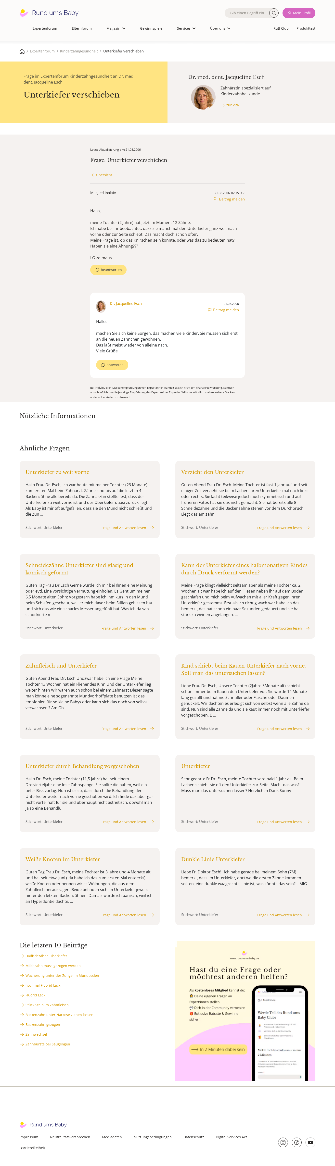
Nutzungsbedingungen (153, 1137)
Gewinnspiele (151, 28)
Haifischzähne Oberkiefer (46, 956)
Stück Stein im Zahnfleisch (47, 1005)
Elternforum (82, 28)
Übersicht (104, 175)
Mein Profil (302, 13)
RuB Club (281, 28)
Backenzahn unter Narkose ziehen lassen (59, 1014)
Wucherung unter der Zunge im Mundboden (62, 975)
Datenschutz (193, 1137)
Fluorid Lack (35, 995)
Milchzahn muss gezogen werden (53, 965)
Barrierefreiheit (32, 1147)
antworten (115, 364)
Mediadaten (112, 1137)
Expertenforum (44, 28)
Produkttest (305, 28)
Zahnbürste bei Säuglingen (48, 1044)
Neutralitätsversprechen (70, 1137)
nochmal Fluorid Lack (43, 985)
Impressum (29, 1137)
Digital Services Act (231, 1137)
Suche (274, 13)
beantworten (111, 269)
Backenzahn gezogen (43, 1024)
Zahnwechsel (36, 1034)
